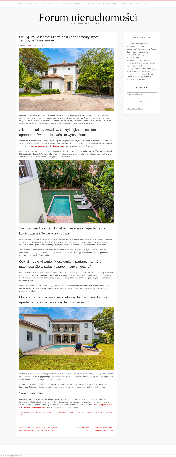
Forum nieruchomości (88, 17)
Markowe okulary (44, 3)
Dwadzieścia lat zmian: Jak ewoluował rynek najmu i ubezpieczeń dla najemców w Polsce (141, 46)
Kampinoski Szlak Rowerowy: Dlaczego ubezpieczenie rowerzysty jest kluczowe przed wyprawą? (141, 68)
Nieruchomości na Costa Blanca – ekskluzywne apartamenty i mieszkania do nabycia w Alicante (38, 428)
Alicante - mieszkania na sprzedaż (59, 412)
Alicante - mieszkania (36, 412)
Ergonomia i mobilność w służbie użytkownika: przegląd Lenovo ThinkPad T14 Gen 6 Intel (140, 77)
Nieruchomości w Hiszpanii (69, 3)
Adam (43, 45)
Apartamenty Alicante (83, 412)
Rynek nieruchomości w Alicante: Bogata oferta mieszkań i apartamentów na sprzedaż (95, 428)
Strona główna (25, 3)
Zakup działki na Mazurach (134, 3)
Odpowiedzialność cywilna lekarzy (101, 3)
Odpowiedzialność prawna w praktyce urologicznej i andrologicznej (138, 54)
